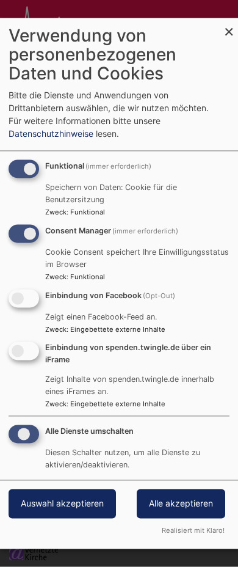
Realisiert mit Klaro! (193, 531)
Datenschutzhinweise (51, 134)
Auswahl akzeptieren (62, 504)
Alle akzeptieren (181, 504)
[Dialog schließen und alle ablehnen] (229, 25)
